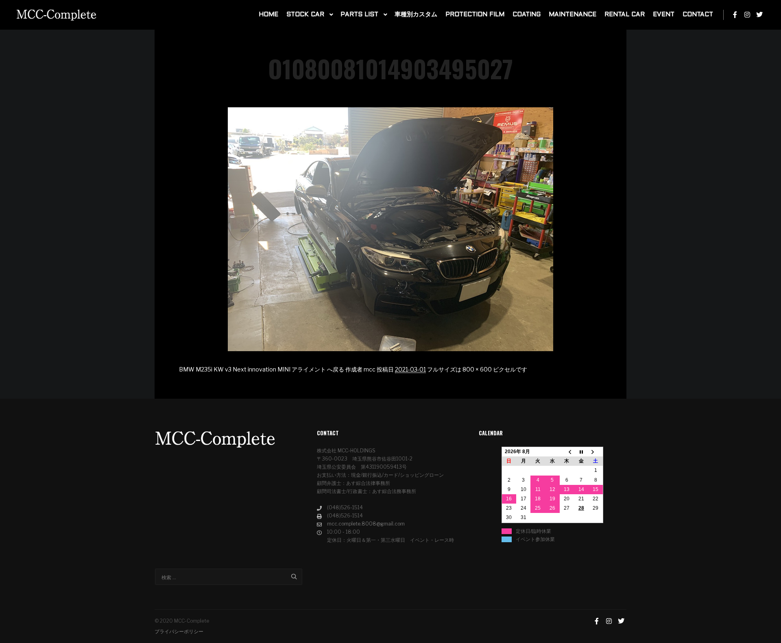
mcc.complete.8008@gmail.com (366, 524)
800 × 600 (477, 369)
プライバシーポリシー (179, 631)
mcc (369, 369)
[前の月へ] (567, 452)
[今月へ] (581, 452)
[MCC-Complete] (57, 15)
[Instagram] (747, 14)
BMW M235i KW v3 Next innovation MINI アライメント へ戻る (261, 369)
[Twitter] (759, 14)
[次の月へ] (596, 452)
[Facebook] (735, 14)
